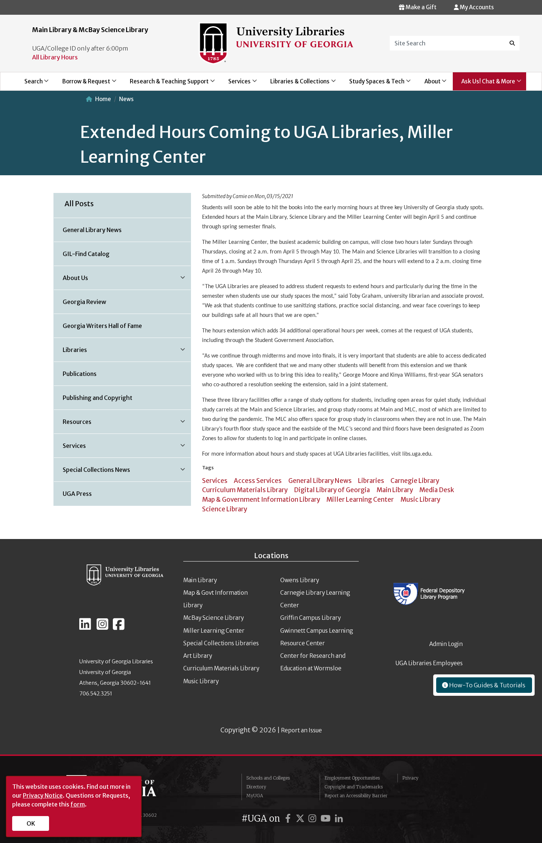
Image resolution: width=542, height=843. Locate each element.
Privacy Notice (43, 795)
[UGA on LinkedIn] (338, 818)
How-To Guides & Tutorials (486, 685)
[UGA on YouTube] (326, 818)
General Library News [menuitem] (92, 230)
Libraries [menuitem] (70, 352)
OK (31, 823)
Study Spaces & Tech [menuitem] (373, 84)
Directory (256, 787)
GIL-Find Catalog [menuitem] (86, 254)
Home (103, 99)
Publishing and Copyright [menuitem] (97, 397)
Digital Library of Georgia (332, 490)
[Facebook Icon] (119, 627)
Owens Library (299, 580)
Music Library (420, 499)
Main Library (394, 490)
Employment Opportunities (352, 778)
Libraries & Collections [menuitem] (296, 84)
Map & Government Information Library (261, 499)
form (77, 804)
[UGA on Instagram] (313, 818)
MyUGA (254, 795)
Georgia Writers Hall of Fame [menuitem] (102, 325)
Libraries (371, 481)
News (126, 99)
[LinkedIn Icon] (85, 627)
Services (214, 481)
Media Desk (436, 490)
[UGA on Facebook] (289, 818)
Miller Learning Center (360, 499)
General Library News (320, 481)
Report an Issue (301, 730)
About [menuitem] (428, 84)
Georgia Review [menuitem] (84, 301)
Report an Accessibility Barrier (356, 795)
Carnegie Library (414, 481)
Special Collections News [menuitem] (92, 472)
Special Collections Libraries (221, 643)
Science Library (224, 509)
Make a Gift (420, 7)
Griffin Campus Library (310, 617)
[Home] (276, 42)
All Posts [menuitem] (79, 203)
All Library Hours (55, 57)
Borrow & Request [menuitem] (82, 84)
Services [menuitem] (235, 84)
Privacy (410, 778)
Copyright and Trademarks (353, 787)
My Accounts (476, 7)
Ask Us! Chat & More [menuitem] (484, 84)
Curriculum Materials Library (245, 490)
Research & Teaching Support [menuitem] (165, 84)
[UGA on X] (301, 818)
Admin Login (446, 643)
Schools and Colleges (268, 778)
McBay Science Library (213, 617)
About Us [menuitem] (71, 280)
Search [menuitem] (29, 84)
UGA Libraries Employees (429, 663)
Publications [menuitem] (80, 373)
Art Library (197, 655)
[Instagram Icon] (102, 627)
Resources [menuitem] (72, 424)
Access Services (258, 481)
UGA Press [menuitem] (77, 493)
